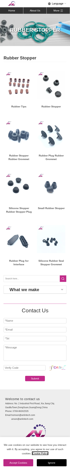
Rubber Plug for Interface (19, 262)
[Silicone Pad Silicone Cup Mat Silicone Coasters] (19, 85)
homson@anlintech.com (23, 415)
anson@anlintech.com (22, 419)
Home (11, 10)
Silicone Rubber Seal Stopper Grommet (51, 262)
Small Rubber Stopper (51, 208)
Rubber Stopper (51, 106)
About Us (35, 10)
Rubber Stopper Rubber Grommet (18, 157)
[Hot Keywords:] (63, 278)
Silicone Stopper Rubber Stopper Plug (19, 210)
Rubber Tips (18, 106)
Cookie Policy (40, 453)
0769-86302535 (21, 411)
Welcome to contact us (22, 399)
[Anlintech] (11, 3)
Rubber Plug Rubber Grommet (51, 157)
